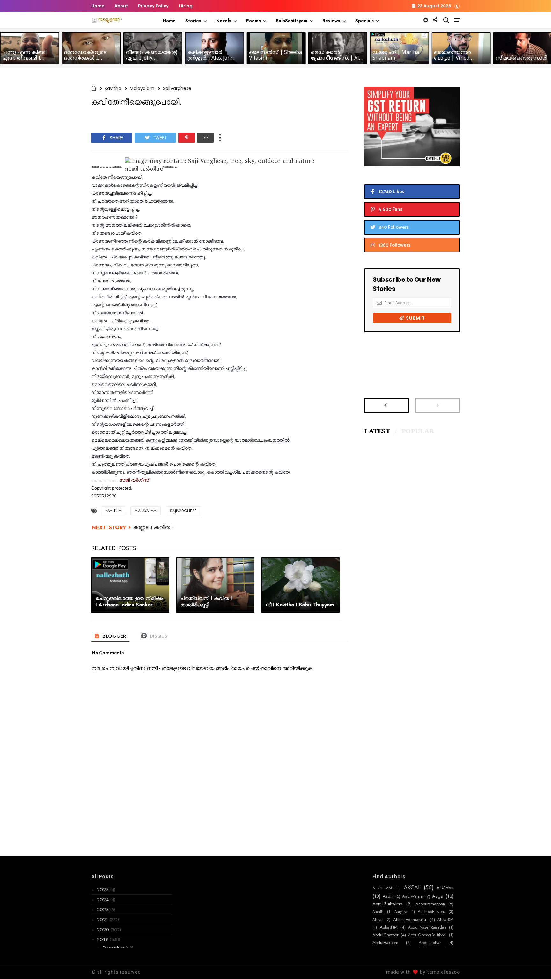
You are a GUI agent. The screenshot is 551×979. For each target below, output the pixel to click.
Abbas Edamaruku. (410, 919)
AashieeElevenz (432, 911)
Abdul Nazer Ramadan (427, 927)
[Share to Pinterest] (186, 138)
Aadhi (388, 896)
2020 (104, 929)
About (121, 6)
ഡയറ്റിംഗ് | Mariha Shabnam (395, 55)
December (114, 948)
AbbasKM (445, 919)
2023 (103, 909)
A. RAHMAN (383, 888)
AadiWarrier (413, 896)
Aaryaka (400, 912)
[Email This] (205, 138)
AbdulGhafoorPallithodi (427, 935)
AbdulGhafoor (385, 935)
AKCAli (412, 887)
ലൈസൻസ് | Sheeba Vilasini (275, 55)
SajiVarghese (177, 88)
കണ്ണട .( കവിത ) (153, 528)
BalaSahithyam (291, 21)
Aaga (437, 896)
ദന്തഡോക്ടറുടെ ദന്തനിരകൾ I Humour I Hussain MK (90, 58)
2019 (103, 939)
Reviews (331, 21)
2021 (103, 919)
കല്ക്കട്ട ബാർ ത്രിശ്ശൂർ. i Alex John (210, 55)
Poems (253, 21)
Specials (364, 21)
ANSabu (445, 888)
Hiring (186, 6)
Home (97, 6)
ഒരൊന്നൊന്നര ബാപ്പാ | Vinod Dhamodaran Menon (458, 58)
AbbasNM (389, 927)
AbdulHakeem (385, 942)
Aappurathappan (430, 904)
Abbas (377, 919)
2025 (103, 889)
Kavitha (113, 88)
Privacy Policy (153, 6)
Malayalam (142, 88)
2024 (103, 899)
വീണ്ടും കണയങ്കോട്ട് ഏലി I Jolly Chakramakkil (151, 58)
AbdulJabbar (430, 942)
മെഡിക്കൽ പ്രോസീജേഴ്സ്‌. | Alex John (337, 58)
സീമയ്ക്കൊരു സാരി (521, 58)
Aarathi (378, 912)
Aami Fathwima (387, 904)
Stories (193, 21)
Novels (223, 21)
